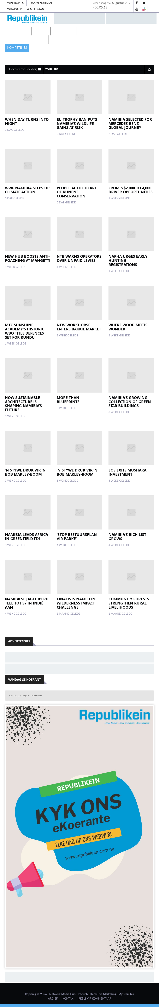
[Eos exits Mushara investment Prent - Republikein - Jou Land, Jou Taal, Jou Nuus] (131, 448)
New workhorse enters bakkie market (79, 326)
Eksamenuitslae (41, 3)
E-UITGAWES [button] (17, 31)
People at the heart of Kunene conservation (77, 192)
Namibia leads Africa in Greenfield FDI (26, 536)
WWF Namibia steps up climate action (27, 190)
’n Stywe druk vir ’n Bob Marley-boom (25, 472)
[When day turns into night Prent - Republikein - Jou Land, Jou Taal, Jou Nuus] (28, 97)
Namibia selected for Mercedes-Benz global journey (130, 123)
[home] (27, 19)
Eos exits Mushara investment (127, 472)
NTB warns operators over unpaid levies (79, 258)
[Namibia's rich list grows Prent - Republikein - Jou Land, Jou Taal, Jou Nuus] (131, 512)
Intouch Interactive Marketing (97, 994)
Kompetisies (17, 47)
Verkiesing (131, 31)
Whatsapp (14, 9)
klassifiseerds (107, 39)
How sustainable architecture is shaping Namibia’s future (23, 403)
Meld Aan (36, 9)
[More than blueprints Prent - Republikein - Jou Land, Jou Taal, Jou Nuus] (79, 375)
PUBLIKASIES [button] (62, 31)
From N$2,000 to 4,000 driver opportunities (130, 190)
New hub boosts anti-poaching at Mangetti (27, 258)
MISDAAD (111, 31)
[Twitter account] (144, 3)
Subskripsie (81, 39)
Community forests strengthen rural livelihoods (128, 603)
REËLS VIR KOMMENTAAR (94, 998)
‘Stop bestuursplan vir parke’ (77, 536)
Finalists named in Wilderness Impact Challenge (76, 603)
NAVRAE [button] (40, 31)
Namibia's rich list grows (127, 536)
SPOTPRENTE (17, 39)
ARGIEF (53, 998)
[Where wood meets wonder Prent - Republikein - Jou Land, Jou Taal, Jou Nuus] (131, 303)
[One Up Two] (144, 9)
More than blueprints (68, 399)
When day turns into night (27, 121)
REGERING (38, 39)
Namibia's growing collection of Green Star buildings (129, 401)
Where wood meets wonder (127, 326)
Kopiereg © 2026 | (37, 994)
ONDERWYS (59, 39)
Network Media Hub (62, 994)
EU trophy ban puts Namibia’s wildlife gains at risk (77, 123)
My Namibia (126, 994)
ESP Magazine (134, 39)
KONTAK (68, 998)
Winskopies (15, 3)
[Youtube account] (137, 9)
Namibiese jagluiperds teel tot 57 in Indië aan (28, 603)
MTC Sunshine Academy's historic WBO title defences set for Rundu (24, 331)
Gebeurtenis (89, 31)
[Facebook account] (137, 3)
